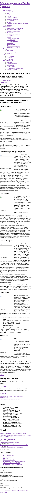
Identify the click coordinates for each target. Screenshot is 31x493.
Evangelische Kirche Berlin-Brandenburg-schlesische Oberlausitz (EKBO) (14, 462)
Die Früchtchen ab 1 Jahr (13, 29)
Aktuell (5, 54)
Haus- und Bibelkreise (12, 41)
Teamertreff (10, 32)
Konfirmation (10, 14)
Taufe (8, 13)
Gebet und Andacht (12, 17)
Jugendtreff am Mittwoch (13, 34)
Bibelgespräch (10, 20)
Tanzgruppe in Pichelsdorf (13, 47)
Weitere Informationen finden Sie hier (10, 399)
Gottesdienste (10, 16)
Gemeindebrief (10, 56)
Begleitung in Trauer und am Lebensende (17, 23)
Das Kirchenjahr (7, 457)
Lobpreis (9, 37)
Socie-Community (11, 51)
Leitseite (2, 375)
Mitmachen (9, 53)
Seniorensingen (11, 44)
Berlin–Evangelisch (8, 455)
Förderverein (10, 50)
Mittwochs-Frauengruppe (13, 46)
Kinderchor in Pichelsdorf (13, 31)
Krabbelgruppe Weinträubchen (15, 28)
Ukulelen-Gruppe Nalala (13, 38)
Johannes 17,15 (4, 393)
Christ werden (10, 12)
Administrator (3, 82)
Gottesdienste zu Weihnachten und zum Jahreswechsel (14, 445)
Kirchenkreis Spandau (9, 460)
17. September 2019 (5, 80)
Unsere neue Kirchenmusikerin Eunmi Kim (11, 447)
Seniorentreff (10, 43)
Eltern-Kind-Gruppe (12, 69)
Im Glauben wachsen (12, 19)
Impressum (7, 490)
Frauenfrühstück (11, 40)
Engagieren (6, 49)
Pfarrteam (9, 62)
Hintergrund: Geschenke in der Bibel (9, 442)
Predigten (9, 25)
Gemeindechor (10, 35)
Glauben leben (7, 10)
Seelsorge (9, 22)
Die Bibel (5, 458)
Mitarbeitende (10, 65)
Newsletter (9, 57)
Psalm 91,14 (3, 386)
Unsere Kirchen (11, 66)
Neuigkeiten (10, 59)
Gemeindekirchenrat (12, 63)
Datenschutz (15, 490)
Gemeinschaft (6, 26)
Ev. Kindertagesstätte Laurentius (15, 68)
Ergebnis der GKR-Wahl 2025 (8, 439)
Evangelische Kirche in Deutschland (12, 464)
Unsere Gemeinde (8, 60)
